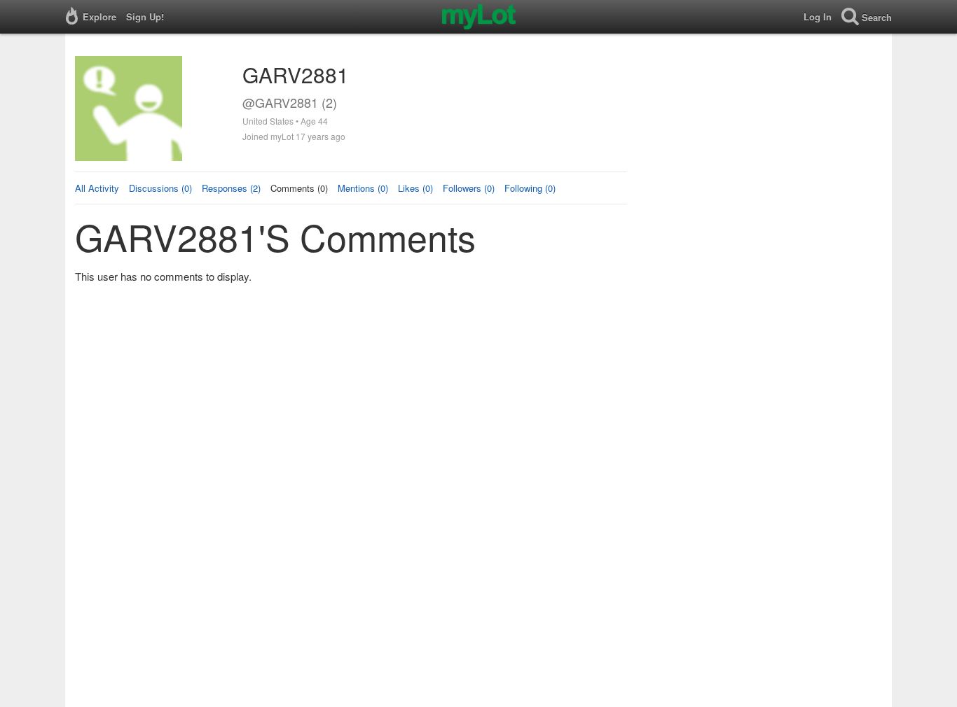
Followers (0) (469, 188)
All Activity (97, 188)
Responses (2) (231, 188)
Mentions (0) (363, 188)
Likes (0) (415, 188)
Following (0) (530, 188)
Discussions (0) (160, 188)
